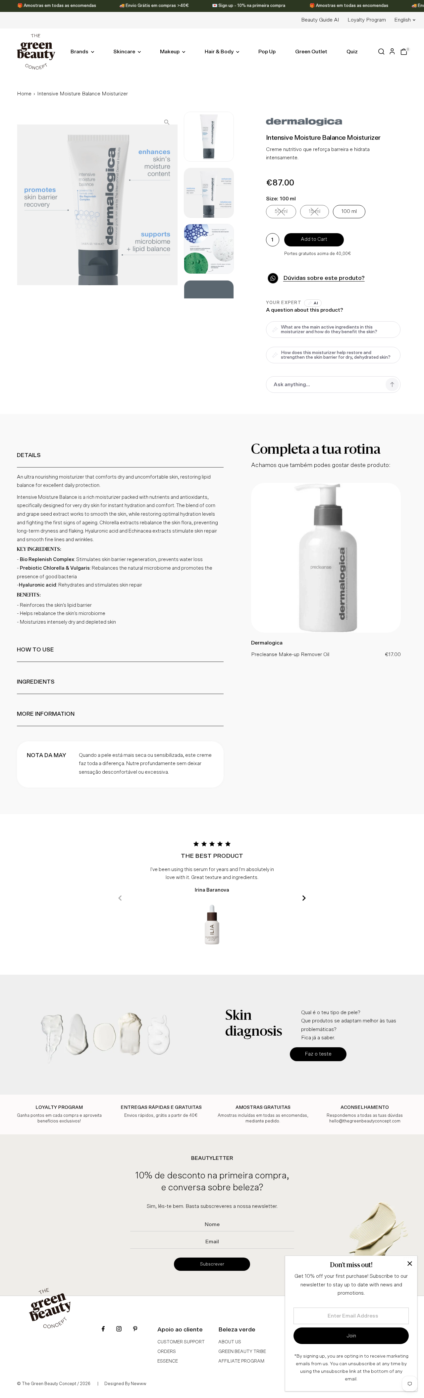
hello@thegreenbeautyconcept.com (364, 1121)
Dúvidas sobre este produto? (324, 278)
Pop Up (267, 51)
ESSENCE (167, 1361)
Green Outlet (311, 51)
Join (351, 1335)
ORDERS (166, 1351)
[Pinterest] (135, 1329)
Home (24, 93)
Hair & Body (220, 51)
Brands (80, 51)
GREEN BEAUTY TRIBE (242, 1351)
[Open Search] (381, 51)
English (402, 20)
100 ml (349, 211)
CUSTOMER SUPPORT (181, 1342)
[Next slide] (303, 898)
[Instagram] (119, 1329)
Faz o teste (318, 1054)
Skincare (124, 51)
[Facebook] (103, 1329)
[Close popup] (409, 1263)
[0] (403, 51)
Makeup (170, 51)
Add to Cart (314, 239)
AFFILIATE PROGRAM (241, 1361)
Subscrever (212, 1264)
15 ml (319, 213)
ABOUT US (229, 1342)
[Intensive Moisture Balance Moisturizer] (326, 631)
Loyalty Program (366, 20)
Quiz (352, 51)
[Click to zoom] (166, 122)
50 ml (285, 213)
